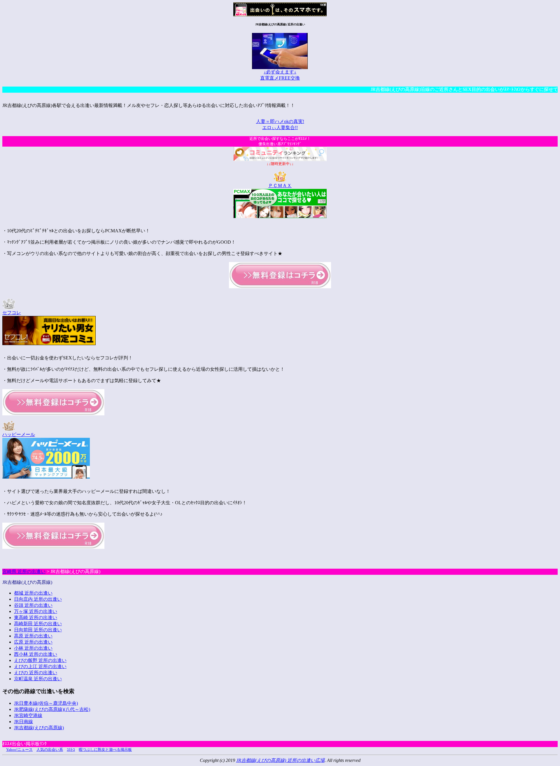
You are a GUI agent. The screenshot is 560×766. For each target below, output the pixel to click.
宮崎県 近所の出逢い (24, 571)
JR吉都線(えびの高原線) (39, 727)
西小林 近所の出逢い (35, 654)
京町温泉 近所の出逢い (38, 678)
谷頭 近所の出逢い (33, 605)
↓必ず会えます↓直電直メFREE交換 (280, 74)
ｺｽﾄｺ (71, 749)
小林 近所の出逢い (33, 648)
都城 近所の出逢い (33, 593)
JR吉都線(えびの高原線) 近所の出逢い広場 (280, 760)
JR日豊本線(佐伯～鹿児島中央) (46, 703)
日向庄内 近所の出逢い (38, 599)
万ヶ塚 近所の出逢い (35, 611)
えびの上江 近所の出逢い (40, 666)
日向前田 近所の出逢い (38, 629)
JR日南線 (23, 721)
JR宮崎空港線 (28, 715)
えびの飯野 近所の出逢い (40, 660)
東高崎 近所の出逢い (35, 617)
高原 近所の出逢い (33, 635)
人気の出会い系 (49, 749)
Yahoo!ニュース (19, 749)
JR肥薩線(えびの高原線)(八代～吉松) (52, 709)
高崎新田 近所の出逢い (38, 623)
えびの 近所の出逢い (35, 672)
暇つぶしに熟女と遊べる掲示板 (105, 749)
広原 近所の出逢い (33, 641)
